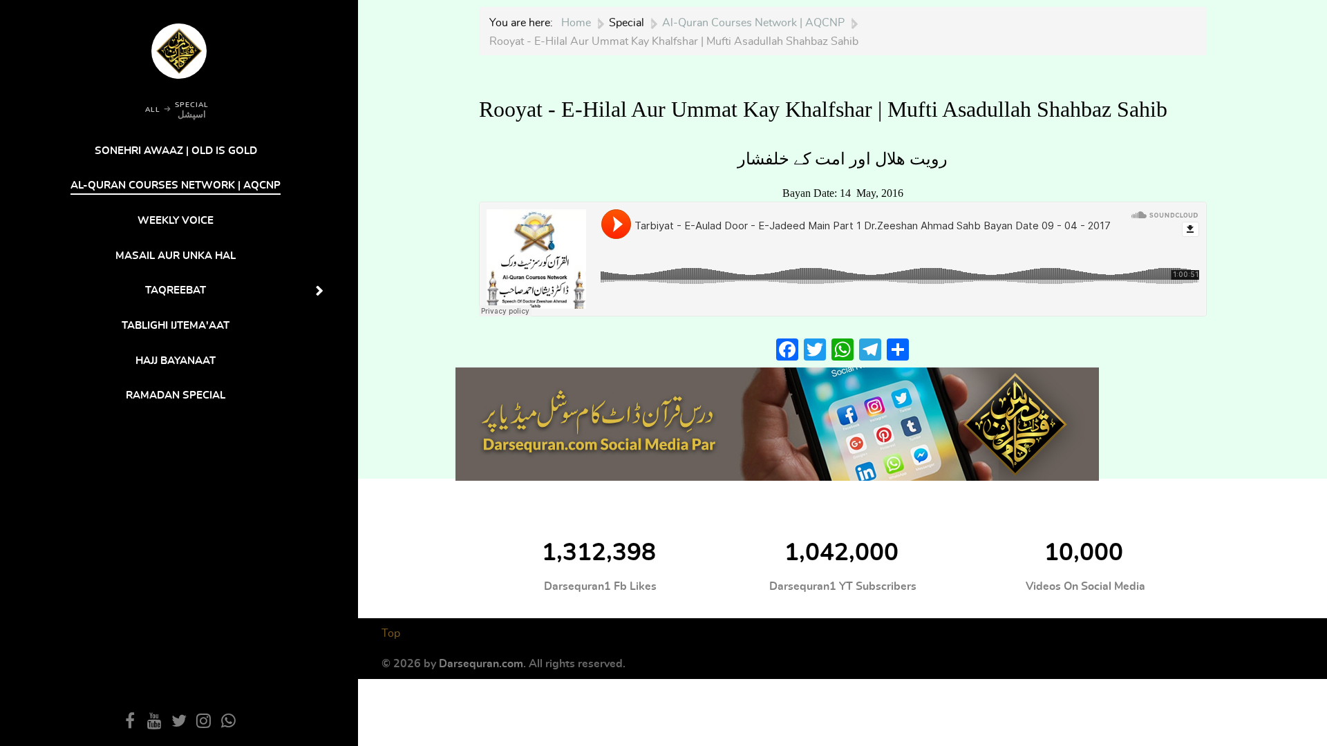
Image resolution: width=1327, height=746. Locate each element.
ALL (152, 109)
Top (391, 633)
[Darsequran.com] (777, 422)
